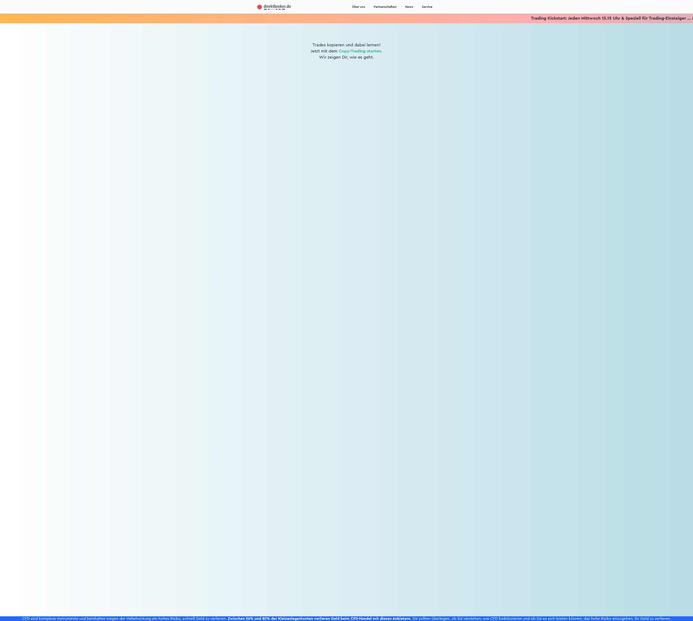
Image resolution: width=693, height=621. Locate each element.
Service (427, 6)
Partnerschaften (385, 6)
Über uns (358, 6)
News (409, 6)
